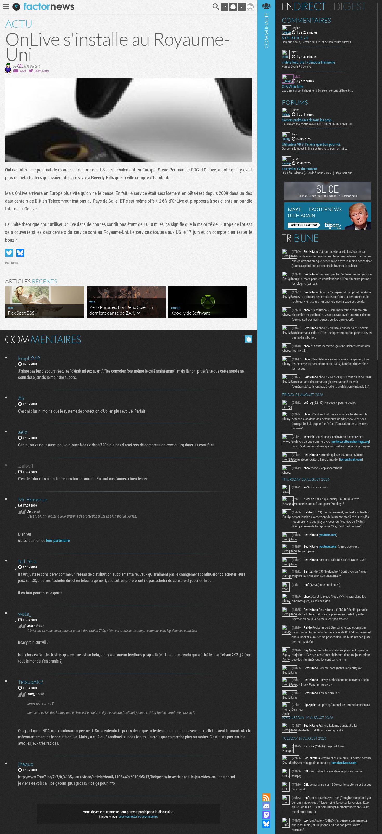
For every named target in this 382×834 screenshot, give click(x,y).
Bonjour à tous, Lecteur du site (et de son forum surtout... (317, 42)
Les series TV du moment (299, 169)
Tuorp (295, 134)
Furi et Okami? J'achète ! (297, 66)
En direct (303, 6)
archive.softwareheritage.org (350, 441)
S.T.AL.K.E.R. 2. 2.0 (295, 38)
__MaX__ (297, 76)
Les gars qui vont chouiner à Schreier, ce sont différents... (317, 90)
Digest (350, 6)
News (14, 262)
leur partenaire (58, 540)
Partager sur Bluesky (20, 253)
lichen (295, 110)
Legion (296, 27)
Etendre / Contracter (266, 788)
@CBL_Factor (42, 71)
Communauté (266, 391)
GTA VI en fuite (292, 86)
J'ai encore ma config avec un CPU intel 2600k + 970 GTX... (318, 124)
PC (7, 262)
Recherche (216, 7)
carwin (296, 158)
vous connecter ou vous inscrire (138, 816)
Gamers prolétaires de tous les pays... (308, 120)
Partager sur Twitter (9, 253)
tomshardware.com (344, 762)
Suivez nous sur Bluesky (266, 824)
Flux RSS (266, 797)
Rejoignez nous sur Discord (266, 806)
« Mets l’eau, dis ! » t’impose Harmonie (308, 62)
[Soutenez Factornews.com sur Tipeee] (327, 228)
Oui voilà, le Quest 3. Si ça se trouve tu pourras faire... (315, 148)
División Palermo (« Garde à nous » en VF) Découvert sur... (318, 173)
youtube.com (327, 534)
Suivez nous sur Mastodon (266, 815)
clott (295, 52)
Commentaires (306, 20)
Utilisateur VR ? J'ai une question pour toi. (311, 144)
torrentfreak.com (351, 459)
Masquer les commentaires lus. (248, 339)
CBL (20, 66)
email (23, 71)
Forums (295, 102)
